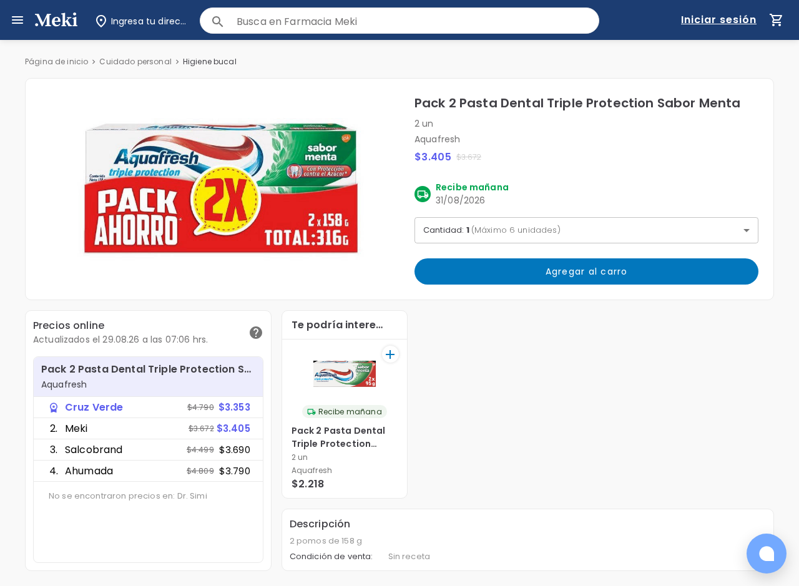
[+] (390, 354)
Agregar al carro (587, 271)
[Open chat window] (767, 554)
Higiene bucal (210, 61)
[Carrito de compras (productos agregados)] (777, 20)
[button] (220, 189)
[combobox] (418, 21)
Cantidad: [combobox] (492, 230)
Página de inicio (56, 61)
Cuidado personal (135, 61)
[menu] (17, 19)
